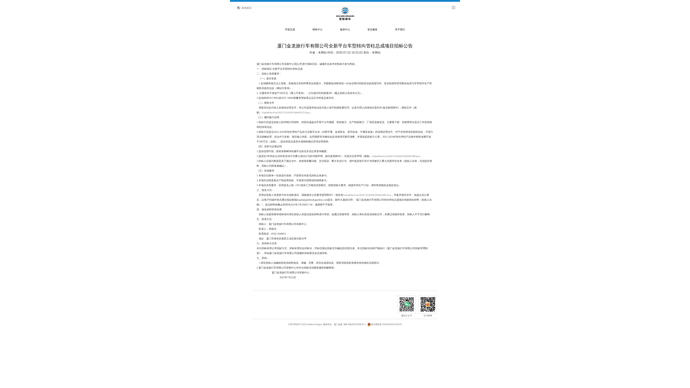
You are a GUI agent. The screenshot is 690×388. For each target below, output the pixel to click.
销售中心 (317, 29)
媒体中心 (345, 29)
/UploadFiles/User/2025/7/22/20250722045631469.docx (396, 156)
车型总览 (290, 29)
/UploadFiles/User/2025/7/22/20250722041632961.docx (367, 195)
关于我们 (400, 29)
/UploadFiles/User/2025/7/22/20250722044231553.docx (286, 112)
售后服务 (372, 29)
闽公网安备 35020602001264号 (386, 324)
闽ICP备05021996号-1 (355, 324)
